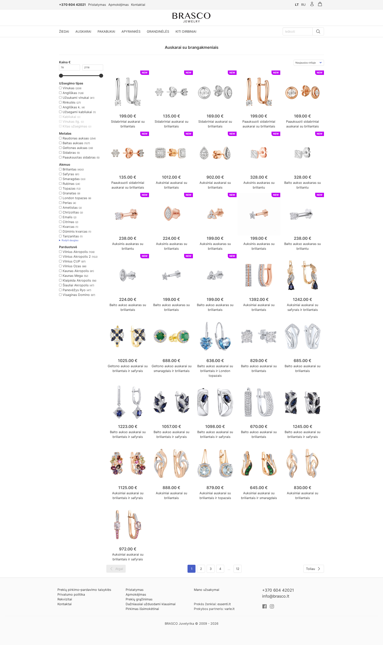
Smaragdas (71, 179)
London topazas (75, 198)
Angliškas (70, 93)
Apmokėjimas (118, 5)
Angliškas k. (72, 107)
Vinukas (68, 88)
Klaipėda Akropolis (77, 280)
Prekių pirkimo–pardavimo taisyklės (84, 590)
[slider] (61, 76)
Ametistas (70, 207)
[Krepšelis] (320, 5)
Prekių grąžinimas (139, 599)
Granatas (69, 193)
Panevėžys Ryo (74, 290)
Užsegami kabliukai (77, 112)
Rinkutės (69, 102)
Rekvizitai (64, 599)
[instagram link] (271, 608)
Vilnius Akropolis (75, 252)
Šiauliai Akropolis (76, 285)
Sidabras (69, 153)
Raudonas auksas (76, 138)
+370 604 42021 (72, 5)
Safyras (68, 174)
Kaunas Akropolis (76, 271)
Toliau (310, 569)
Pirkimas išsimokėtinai (142, 609)
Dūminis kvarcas (75, 231)
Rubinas (68, 184)
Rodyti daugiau (70, 240)
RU (303, 5)
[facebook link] (265, 608)
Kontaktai (138, 5)
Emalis (67, 217)
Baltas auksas (73, 143)
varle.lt (229, 609)
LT (297, 5)
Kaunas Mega (73, 276)
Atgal (119, 569)
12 (237, 569)
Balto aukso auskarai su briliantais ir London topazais (215, 371)
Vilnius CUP (71, 261)
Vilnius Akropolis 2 (77, 256)
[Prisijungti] (312, 5)
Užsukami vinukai (76, 98)
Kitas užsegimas (75, 126)
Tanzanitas (71, 236)
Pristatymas (97, 5)
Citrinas (68, 222)
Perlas (67, 203)
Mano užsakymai (206, 590)
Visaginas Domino (76, 295)
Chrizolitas (71, 212)
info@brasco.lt (275, 596)
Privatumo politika (71, 594)
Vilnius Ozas (72, 266)
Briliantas (69, 169)
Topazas (69, 188)
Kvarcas (68, 227)
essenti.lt (224, 604)
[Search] (318, 31)
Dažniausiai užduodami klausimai (151, 604)
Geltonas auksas (75, 148)
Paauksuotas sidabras (79, 157)
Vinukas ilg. (71, 121)
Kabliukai (69, 117)
